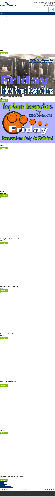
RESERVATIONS (15, 1)
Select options (4, 53)
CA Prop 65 (24, 489)
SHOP (20, 1)
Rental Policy (48, 5)
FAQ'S (44, 5)
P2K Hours (53, 5)
